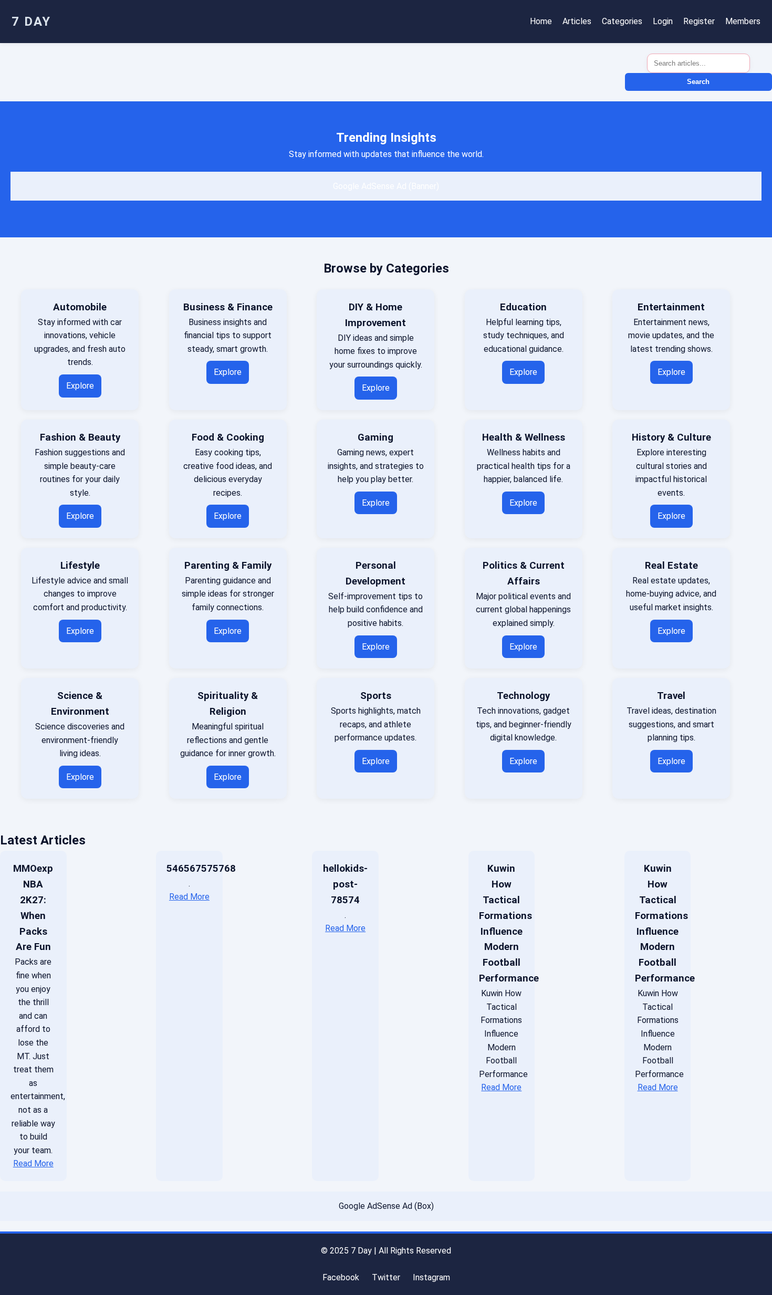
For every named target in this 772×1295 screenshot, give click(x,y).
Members (742, 21)
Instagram (431, 1277)
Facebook (340, 1277)
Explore (80, 386)
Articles (576, 21)
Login (663, 21)
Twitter (386, 1277)
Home (541, 21)
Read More (33, 1163)
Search (698, 82)
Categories (622, 21)
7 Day (31, 21)
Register (699, 21)
